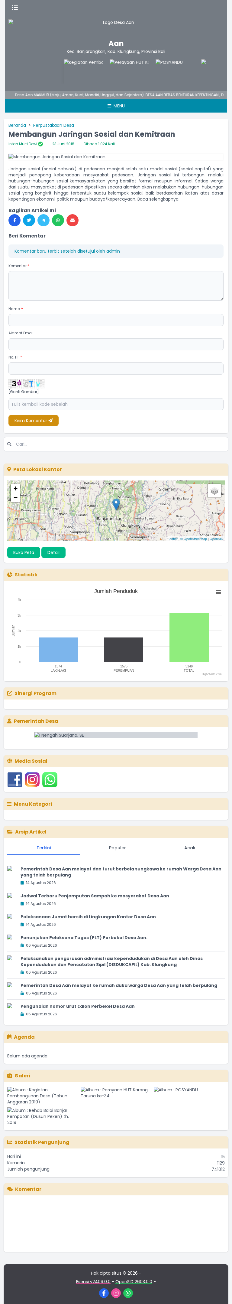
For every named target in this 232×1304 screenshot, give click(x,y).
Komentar (18, 265)
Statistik (26, 574)
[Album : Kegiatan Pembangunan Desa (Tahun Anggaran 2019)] (42, 1096)
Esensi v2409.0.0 (93, 1282)
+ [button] (16, 488)
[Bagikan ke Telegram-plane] (43, 220)
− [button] (16, 497)
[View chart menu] (218, 592)
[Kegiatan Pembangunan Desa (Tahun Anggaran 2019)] (75, 71)
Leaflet (173, 538)
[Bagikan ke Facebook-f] (14, 220)
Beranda (17, 125)
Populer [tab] (117, 848)
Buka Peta (23, 552)
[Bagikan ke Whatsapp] (58, 220)
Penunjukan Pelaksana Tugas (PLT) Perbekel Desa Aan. (84, 938)
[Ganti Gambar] (23, 391)
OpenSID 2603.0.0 (133, 1282)
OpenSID (216, 538)
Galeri (22, 1075)
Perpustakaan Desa (53, 125)
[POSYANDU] (166, 71)
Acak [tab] (189, 848)
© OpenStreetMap (193, 538)
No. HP (15, 357)
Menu (118, 106)
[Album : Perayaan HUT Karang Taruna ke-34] (116, 1096)
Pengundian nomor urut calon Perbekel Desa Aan (78, 1006)
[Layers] (214, 490)
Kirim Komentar (31, 421)
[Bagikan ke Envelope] (72, 220)
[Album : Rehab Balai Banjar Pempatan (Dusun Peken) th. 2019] (42, 1116)
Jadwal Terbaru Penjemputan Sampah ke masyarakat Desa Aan (95, 896)
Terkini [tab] (44, 848)
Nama (15, 308)
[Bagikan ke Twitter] (29, 220)
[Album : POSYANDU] (189, 1096)
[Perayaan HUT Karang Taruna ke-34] (121, 71)
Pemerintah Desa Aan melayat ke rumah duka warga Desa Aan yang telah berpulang (119, 985)
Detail (53, 552)
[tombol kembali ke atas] (220, 1292)
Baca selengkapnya (158, 199)
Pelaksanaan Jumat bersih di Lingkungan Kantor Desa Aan (88, 917)
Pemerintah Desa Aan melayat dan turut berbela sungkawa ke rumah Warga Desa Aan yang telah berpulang (121, 872)
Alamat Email (21, 333)
